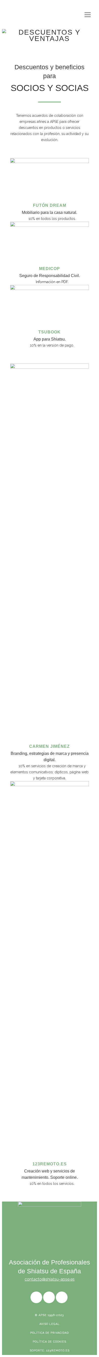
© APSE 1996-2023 (49, 1315)
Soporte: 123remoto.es (50, 1350)
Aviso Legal (49, 1324)
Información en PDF (52, 282)
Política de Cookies (49, 1341)
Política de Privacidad (49, 1333)
